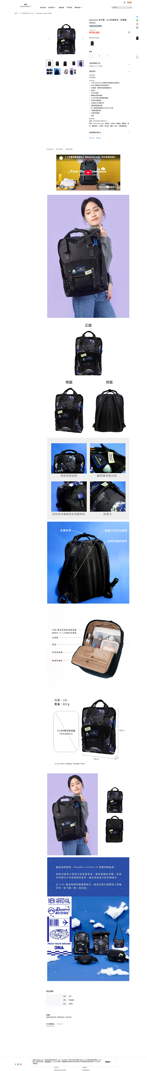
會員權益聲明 (86, 1070)
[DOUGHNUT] (25, 5)
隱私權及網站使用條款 (60, 1070)
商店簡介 (56, 1067)
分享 (92, 138)
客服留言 (84, 1067)
